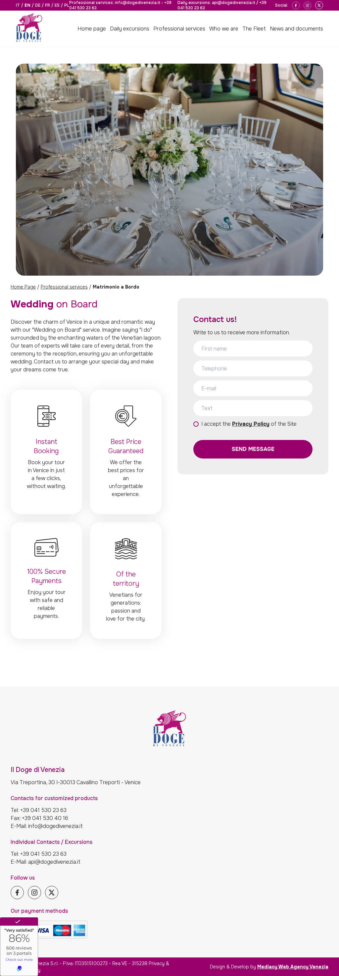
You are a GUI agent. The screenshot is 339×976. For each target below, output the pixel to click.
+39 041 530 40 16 (45, 818)
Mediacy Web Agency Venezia (292, 967)
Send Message (253, 449)
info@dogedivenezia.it (137, 2)
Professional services (64, 287)
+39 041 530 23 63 (43, 810)
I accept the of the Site (249, 423)
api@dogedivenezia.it (233, 2)
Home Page (23, 287)
